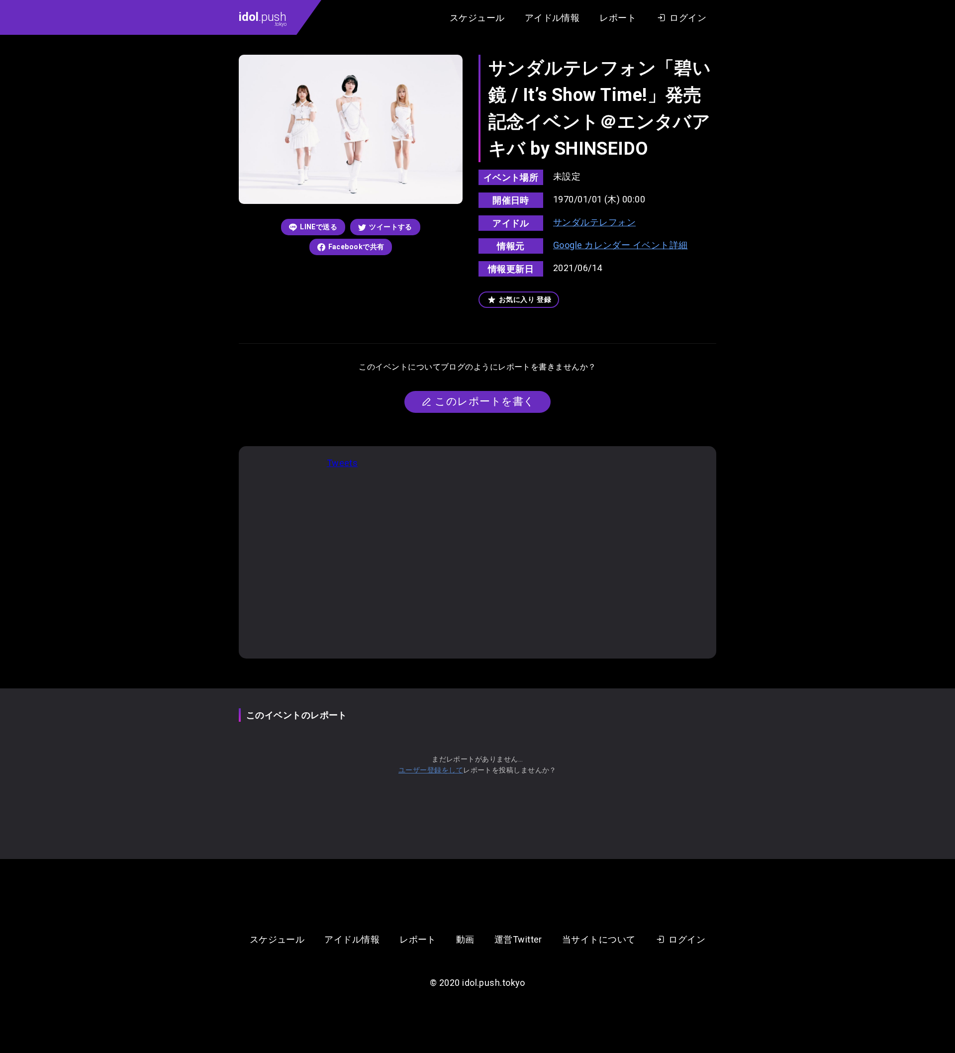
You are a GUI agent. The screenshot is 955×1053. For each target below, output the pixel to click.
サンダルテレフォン (594, 222)
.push (262, 18)
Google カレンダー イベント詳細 (620, 245)
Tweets (342, 463)
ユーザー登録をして (430, 770)
